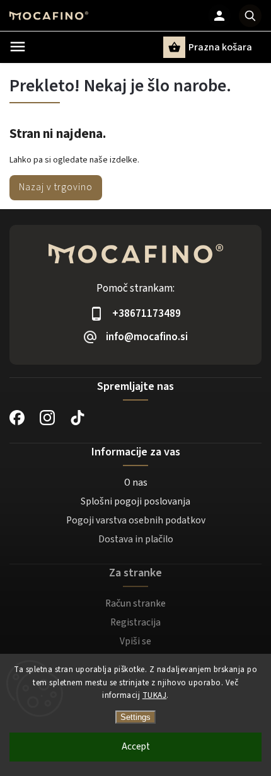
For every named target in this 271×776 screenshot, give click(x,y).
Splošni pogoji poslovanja (135, 501)
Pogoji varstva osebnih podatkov (135, 520)
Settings (135, 717)
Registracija (135, 622)
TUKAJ (154, 695)
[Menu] (17, 46)
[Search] (250, 15)
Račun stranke (135, 603)
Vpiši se (135, 641)
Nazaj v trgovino (56, 187)
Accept (136, 746)
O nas (135, 482)
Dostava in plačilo (135, 539)
